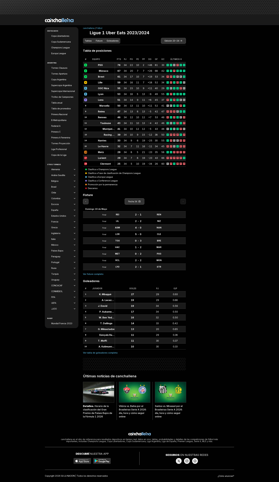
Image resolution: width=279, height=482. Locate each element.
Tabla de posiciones (97, 50)
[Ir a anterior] (85, 201)
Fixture (99, 41)
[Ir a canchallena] (59, 20)
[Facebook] (195, 461)
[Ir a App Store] (82, 461)
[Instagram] (187, 461)
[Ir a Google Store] (102, 461)
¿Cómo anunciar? (226, 476)
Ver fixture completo (93, 274)
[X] (179, 461)
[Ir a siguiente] (183, 201)
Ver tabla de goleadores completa (100, 352)
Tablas (88, 41)
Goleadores (113, 41)
